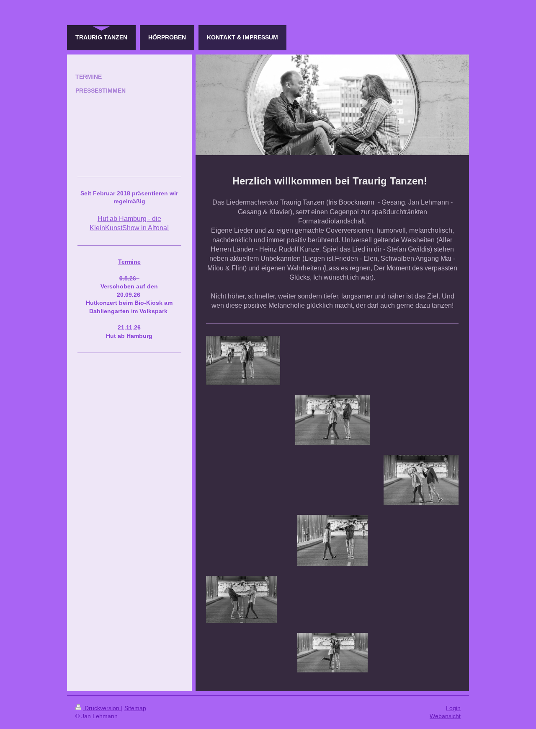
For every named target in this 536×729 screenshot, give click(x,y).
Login (453, 708)
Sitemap (135, 708)
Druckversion (102, 708)
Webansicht (445, 716)
